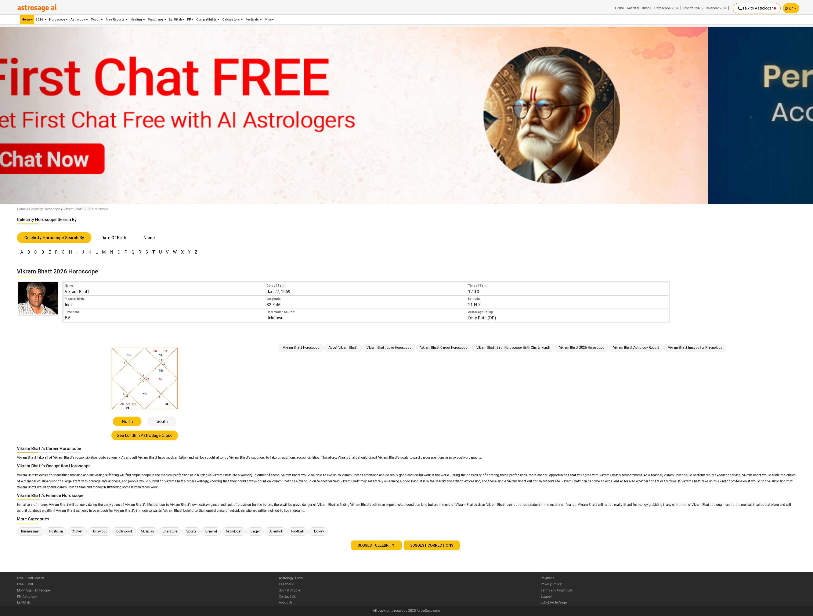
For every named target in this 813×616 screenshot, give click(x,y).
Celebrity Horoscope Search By (54, 237)
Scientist (275, 531)
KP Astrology (27, 596)
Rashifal (633, 8)
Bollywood (124, 531)
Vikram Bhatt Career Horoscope (443, 348)
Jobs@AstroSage (554, 602)
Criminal (211, 531)
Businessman (30, 531)
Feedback (286, 584)
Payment (547, 578)
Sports (191, 531)
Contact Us (287, 596)
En (791, 8)
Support (547, 596)
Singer (255, 531)
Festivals (253, 19)
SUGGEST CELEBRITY (376, 545)
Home (619, 8)
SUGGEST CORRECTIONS (431, 545)
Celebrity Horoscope (44, 209)
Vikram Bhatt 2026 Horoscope (581, 348)
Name (149, 237)
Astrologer (234, 531)
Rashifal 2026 (692, 8)
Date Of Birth (113, 237)
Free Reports (115, 19)
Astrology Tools (291, 578)
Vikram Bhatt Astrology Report (636, 348)
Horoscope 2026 (666, 8)
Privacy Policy (551, 584)
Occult (96, 19)
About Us (286, 602)
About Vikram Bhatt (343, 348)
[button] (61, 115)
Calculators (231, 19)
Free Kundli (25, 584)
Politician (56, 531)
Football (297, 531)
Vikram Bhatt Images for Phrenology (695, 348)
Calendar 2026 (716, 8)
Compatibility (206, 19)
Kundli (646, 8)
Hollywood (99, 531)
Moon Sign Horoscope (33, 590)
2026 (40, 19)
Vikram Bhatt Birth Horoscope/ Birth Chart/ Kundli (513, 348)
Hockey (318, 531)
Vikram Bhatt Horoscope (301, 348)
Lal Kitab (175, 19)
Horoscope (57, 19)
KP (189, 19)
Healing (136, 19)
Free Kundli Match (30, 578)
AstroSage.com (428, 611)
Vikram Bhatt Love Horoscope (388, 348)
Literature (170, 531)
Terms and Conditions (557, 590)
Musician (147, 531)
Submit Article (289, 590)
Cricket (77, 531)
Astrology (78, 19)
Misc (268, 19)
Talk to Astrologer (755, 8)
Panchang (156, 19)
